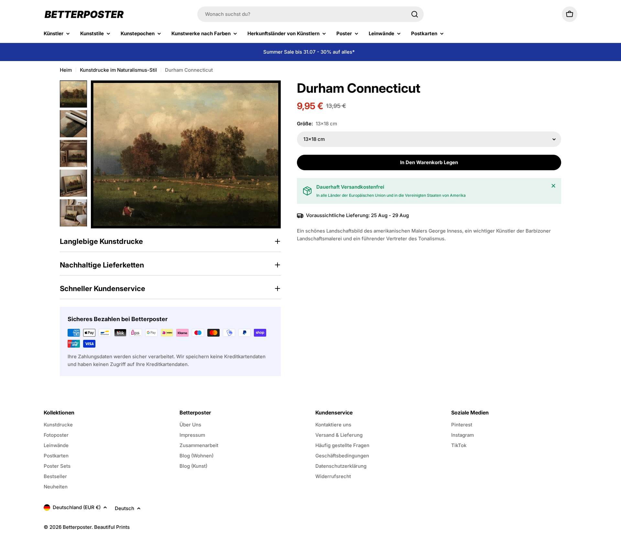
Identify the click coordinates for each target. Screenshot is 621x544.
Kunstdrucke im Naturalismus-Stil (118, 70)
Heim (66, 70)
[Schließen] (553, 186)
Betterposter (77, 527)
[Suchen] (415, 14)
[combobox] (310, 14)
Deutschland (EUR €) (77, 507)
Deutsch (124, 508)
